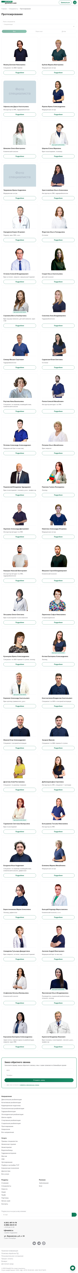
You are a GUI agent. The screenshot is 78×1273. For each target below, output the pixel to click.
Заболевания (44, 1183)
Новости (4, 1189)
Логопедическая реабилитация (12, 1114)
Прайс (3, 1195)
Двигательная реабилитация (11, 1099)
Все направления (7, 1132)
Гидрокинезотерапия (8, 1153)
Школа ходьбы (6, 1117)
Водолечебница (7, 1150)
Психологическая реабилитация (12, 1108)
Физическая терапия (8, 1144)
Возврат (4, 1261)
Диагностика (5, 1171)
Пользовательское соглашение (12, 1256)
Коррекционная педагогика (11, 1105)
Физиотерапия (6, 1147)
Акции (3, 1192)
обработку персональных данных (29, 1085)
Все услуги (5, 1174)
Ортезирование (6, 1162)
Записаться (65, 2)
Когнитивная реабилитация (11, 1102)
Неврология (5, 1129)
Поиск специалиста (9, 21)
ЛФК (2, 1159)
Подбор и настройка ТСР (10, 1165)
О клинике (5, 1183)
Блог (40, 1186)
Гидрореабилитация (8, 1111)
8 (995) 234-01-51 (10, 1225)
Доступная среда (7, 1264)
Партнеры (5, 1198)
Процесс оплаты (7, 1259)
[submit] (74, 1215)
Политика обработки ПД (9, 1253)
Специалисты (6, 1186)
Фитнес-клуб (5, 1201)
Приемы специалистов (9, 1141)
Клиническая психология (10, 1168)
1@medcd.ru (8, 1230)
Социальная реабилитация (11, 1123)
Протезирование (7, 1126)
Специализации (8, 24)
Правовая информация (9, 1251)
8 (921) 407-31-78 (10, 1223)
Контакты (4, 1204)
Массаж (4, 1156)
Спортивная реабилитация (11, 1120)
